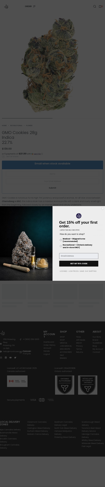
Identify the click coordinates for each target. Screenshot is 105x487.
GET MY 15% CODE (78, 263)
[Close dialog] (102, 208)
